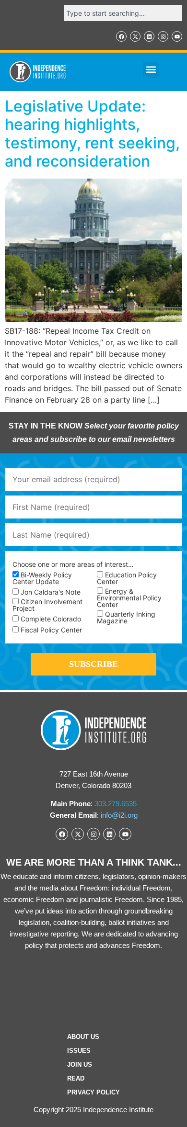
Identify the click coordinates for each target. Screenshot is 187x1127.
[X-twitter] (135, 36)
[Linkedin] (149, 36)
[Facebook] (121, 36)
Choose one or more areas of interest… (73, 564)
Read (75, 1078)
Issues (79, 1050)
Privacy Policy (93, 1092)
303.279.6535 (115, 804)
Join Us (79, 1064)
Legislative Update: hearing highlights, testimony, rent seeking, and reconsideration (92, 133)
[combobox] (123, 13)
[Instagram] (163, 36)
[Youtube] (177, 36)
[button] (151, 70)
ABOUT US (83, 1036)
